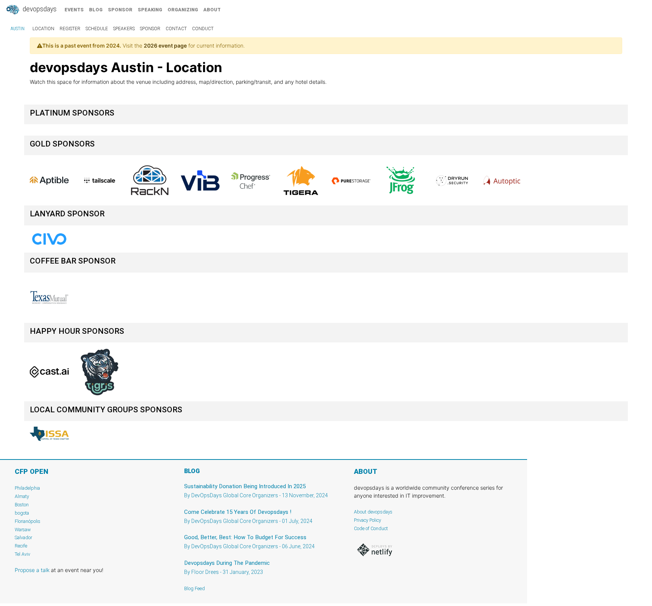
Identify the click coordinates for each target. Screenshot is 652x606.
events (74, 9)
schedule (97, 28)
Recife (21, 546)
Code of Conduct (371, 528)
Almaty (22, 496)
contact (176, 28)
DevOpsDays (39, 9)
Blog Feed (194, 588)
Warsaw (23, 529)
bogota (22, 513)
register (70, 28)
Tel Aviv (22, 554)
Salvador (23, 537)
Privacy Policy (367, 520)
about (212, 9)
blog (96, 9)
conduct (203, 28)
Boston (22, 504)
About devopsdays (373, 512)
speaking (150, 9)
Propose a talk (32, 570)
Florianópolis (27, 521)
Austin (18, 28)
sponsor (120, 9)
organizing (183, 9)
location (43, 28)
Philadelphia (27, 488)
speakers (124, 28)
